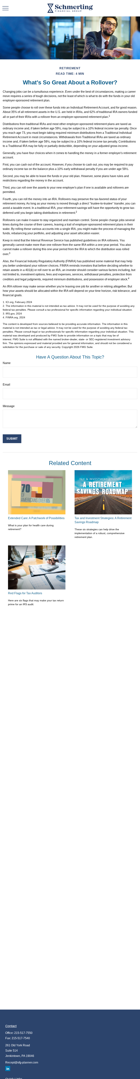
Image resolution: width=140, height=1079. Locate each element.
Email (6, 384)
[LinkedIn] (7, 1068)
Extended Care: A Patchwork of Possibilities (36, 518)
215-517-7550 (23, 1032)
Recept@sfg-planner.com (21, 1062)
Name (7, 363)
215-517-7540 (21, 1038)
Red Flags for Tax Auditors (25, 593)
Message (9, 406)
